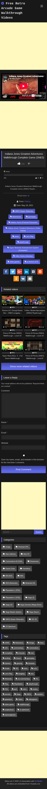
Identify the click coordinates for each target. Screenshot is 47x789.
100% (7, 643)
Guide (7, 668)
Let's (35, 668)
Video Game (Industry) (24, 256)
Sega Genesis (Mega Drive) (30, 605)
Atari (42, 643)
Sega (18, 694)
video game (9, 704)
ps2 (15, 689)
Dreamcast (34, 561)
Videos (27, 201)
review (35, 689)
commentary (18, 648)
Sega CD (9, 605)
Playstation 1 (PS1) (13, 590)
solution (40, 694)
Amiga (8, 547)
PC (37, 679)
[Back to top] (39, 781)
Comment (5, 391)
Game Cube (10, 568)
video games (15, 262)
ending (7, 658)
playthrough (24, 242)
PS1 (6, 689)
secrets (7, 694)
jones (17, 236)
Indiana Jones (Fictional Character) (24, 222)
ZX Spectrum (11, 626)
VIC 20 (34, 619)
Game (18, 658)
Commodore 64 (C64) (14, 561)
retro (25, 689)
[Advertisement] (23, 46)
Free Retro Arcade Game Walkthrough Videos (13, 11)
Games (7, 663)
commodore (33, 648)
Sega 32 (31, 597)
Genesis (31, 663)
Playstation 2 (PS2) (13, 597)
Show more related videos (23, 366)
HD (17, 668)
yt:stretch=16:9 (32, 262)
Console (21, 653)
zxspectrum (9, 710)
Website (4, 443)
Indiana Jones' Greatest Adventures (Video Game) (24, 229)
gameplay (32, 217)
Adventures (16, 217)
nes (32, 674)
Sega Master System (13, 612)
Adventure (19, 643)
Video (20, 699)
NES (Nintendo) (11, 583)
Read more (22, 196)
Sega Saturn (34, 612)
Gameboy (26, 568)
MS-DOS (9, 576)
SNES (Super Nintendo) (24, 211)
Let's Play (29, 236)
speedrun (8, 699)
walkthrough (24, 704)
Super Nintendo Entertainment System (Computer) (24, 249)
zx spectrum (24, 710)
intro (25, 668)
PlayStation (18, 684)
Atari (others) (11, 554)
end (32, 653)
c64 (6, 648)
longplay (21, 674)
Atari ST (26, 554)
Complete (8, 653)
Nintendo (8, 679)
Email (4, 433)
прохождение (10, 715)
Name (4, 422)
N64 (21, 576)
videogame (33, 699)
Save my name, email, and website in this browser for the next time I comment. (22, 461)
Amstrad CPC (23, 547)
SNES (29, 694)
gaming (19, 663)
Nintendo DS (30, 583)
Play (6, 684)
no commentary (24, 679)
